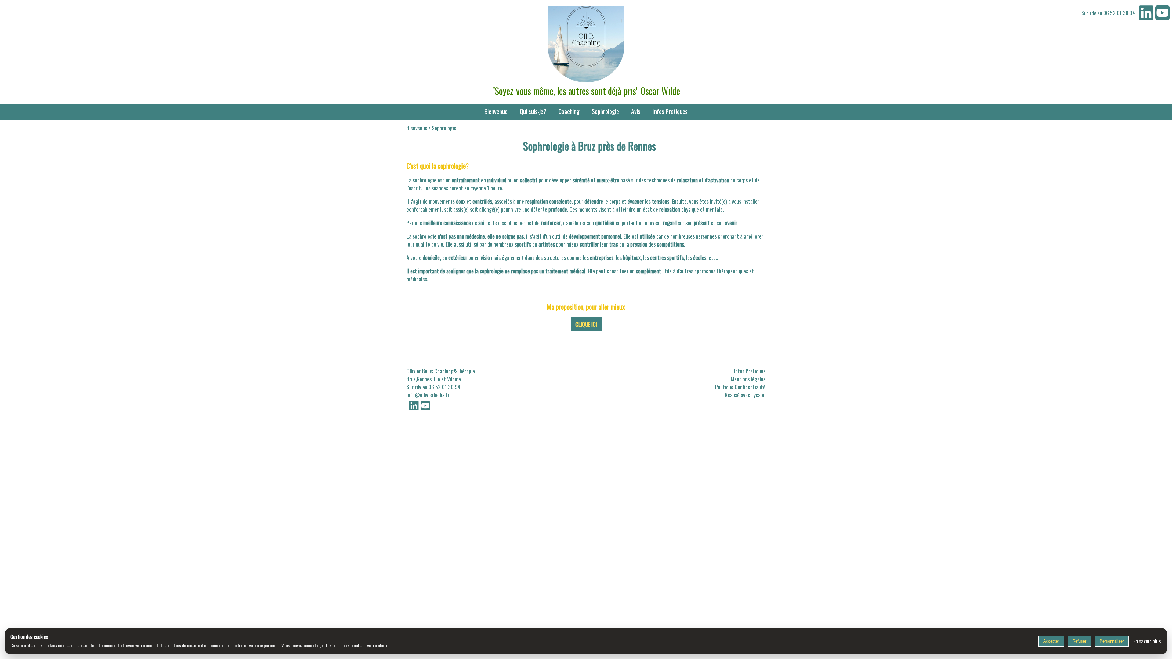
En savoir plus (1147, 641)
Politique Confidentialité (740, 387)
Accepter (1051, 641)
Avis (635, 111)
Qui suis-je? (533, 111)
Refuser (1079, 641)
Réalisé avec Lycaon (745, 395)
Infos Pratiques (670, 111)
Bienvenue (496, 111)
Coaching (569, 111)
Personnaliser (1112, 641)
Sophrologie (605, 111)
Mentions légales (748, 379)
